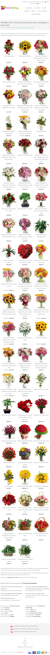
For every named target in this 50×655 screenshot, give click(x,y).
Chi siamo (25, 642)
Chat (39, 3)
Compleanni (28, 8)
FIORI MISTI (27, 11)
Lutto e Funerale (42, 11)
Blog (25, 644)
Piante (33, 11)
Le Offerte (37, 8)
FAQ (25, 640)
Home (2, 27)
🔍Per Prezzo (35, 14)
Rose (43, 8)
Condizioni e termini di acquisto (25, 647)
